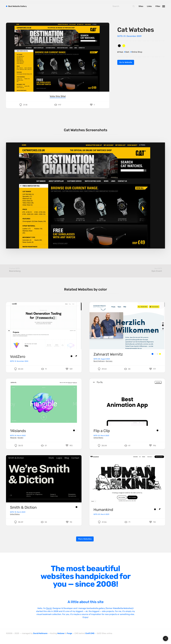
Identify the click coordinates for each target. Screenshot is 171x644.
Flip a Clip (102, 431)
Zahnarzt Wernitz (108, 354)
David (49, 608)
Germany (109, 361)
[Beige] (157, 354)
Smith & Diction (23, 507)
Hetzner (61, 633)
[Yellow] (124, 46)
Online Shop (137, 52)
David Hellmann (99, 361)
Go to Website (125, 62)
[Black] (119, 46)
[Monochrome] (76, 356)
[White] (74, 356)
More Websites (85, 539)
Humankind (103, 509)
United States (98, 438)
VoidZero (17, 356)
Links (149, 6)
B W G (17, 6)
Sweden (20, 438)
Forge (69, 633)
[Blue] (152, 354)
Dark (127, 52)
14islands (18, 431)
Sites (141, 6)
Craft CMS (89, 633)
